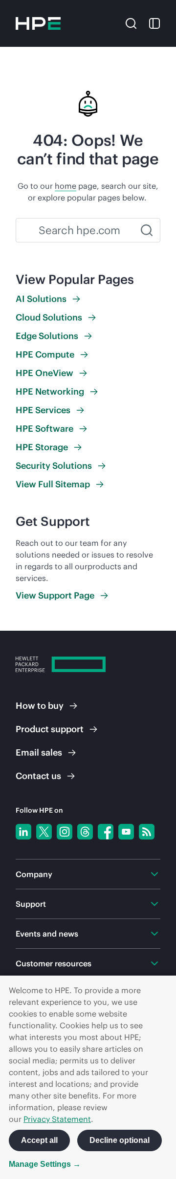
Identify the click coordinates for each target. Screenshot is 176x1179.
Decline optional (119, 1140)
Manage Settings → (45, 1164)
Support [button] (31, 904)
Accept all (39, 1140)
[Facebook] (105, 831)
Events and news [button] (47, 934)
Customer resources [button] (53, 963)
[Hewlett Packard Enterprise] (38, 23)
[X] (44, 831)
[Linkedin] (23, 831)
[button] (131, 22)
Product (50, 729)
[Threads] (85, 831)
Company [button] (34, 874)
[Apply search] (146, 230)
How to (40, 705)
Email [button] (39, 752)
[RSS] (146, 831)
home (65, 186)
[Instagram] (64, 831)
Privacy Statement (57, 1119)
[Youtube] (126, 831)
